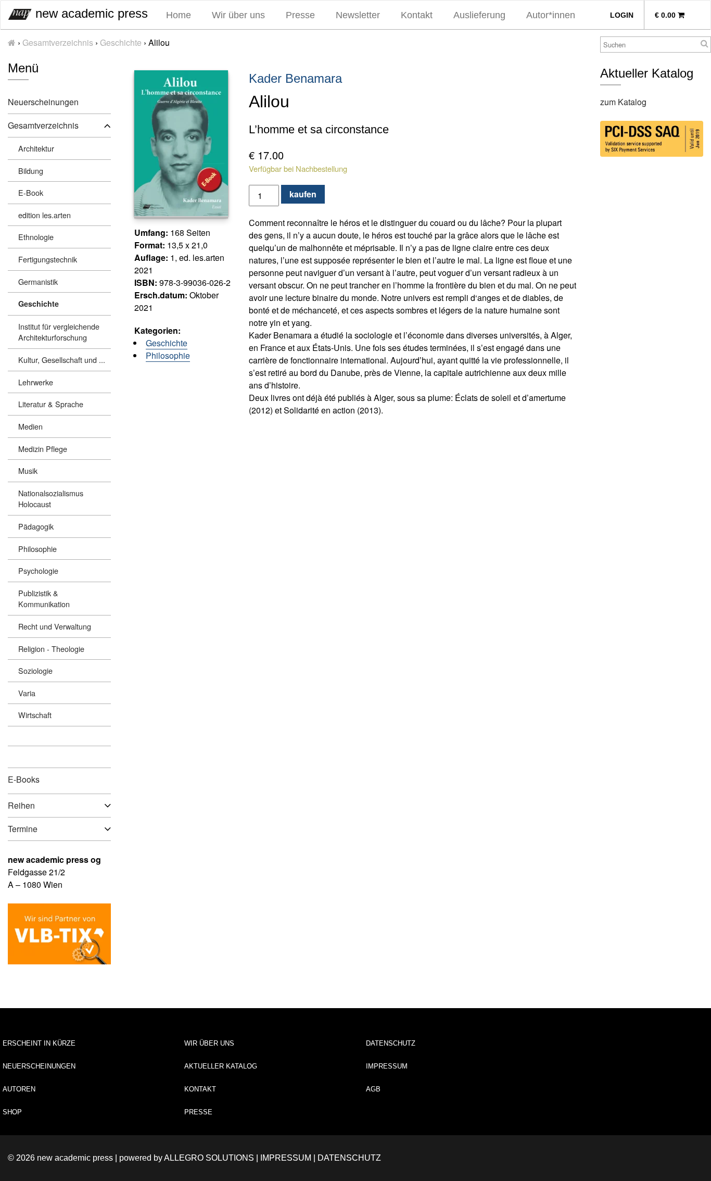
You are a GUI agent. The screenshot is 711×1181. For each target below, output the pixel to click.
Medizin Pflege (42, 448)
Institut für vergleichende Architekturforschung (58, 332)
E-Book (30, 192)
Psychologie (38, 570)
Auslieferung (479, 15)
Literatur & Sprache (50, 403)
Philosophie (37, 548)
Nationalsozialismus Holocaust (50, 498)
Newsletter (358, 15)
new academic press (90, 13)
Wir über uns (238, 15)
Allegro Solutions (209, 1157)
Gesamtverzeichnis (57, 42)
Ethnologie (36, 236)
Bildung (30, 170)
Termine (22, 829)
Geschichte (121, 42)
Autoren (19, 1089)
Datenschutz (390, 1043)
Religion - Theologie (51, 648)
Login (621, 15)
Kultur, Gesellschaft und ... (61, 359)
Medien (30, 426)
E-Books (24, 779)
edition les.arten (44, 214)
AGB (373, 1089)
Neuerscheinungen (43, 102)
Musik (27, 470)
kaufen (302, 194)
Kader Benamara (295, 78)
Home (178, 15)
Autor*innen (550, 15)
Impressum (387, 1066)
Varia (26, 692)
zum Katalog (623, 102)
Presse (300, 15)
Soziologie (35, 670)
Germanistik (38, 281)
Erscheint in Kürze (39, 1043)
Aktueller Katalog (220, 1066)
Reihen (21, 805)
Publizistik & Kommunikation (44, 598)
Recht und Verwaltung (54, 626)
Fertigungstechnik (47, 259)
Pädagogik (36, 526)
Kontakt (417, 15)
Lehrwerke (35, 381)
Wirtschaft (35, 714)
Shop (12, 1112)
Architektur (36, 148)
